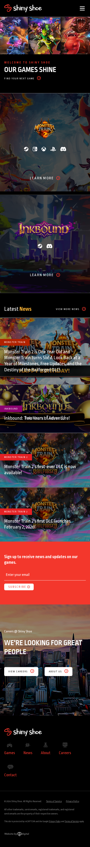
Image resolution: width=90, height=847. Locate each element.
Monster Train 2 (16, 457)
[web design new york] (16, 836)
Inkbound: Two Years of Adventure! (37, 418)
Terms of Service (54, 801)
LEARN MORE (42, 178)
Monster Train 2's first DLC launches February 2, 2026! (37, 524)
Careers (65, 753)
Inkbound (11, 408)
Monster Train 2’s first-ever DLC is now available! (40, 469)
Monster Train (15, 342)
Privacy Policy (72, 801)
